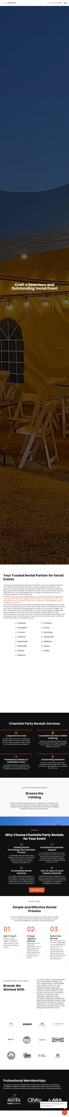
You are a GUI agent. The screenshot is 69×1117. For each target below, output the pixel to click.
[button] (65, 2)
